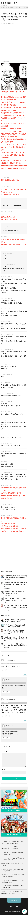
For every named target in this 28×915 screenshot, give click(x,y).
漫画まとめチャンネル (10, 3)
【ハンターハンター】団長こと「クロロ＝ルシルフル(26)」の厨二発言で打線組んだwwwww (15, 645)
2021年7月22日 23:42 (5, 702)
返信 (25, 674)
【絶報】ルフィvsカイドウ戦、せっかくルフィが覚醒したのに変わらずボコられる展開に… (15, 638)
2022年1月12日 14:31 (7, 683)
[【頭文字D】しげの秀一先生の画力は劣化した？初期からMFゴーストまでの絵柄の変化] (2, 584)
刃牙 (6, 602)
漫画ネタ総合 (11, 23)
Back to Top (14, 900)
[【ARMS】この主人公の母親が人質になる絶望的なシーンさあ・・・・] (2, 593)
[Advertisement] (14, 40)
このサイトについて (14, 906)
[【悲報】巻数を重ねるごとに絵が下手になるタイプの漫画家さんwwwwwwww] (2, 577)
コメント (4, 751)
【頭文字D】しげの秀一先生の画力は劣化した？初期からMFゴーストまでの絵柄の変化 (15, 584)
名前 (3, 769)
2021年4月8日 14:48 (5, 663)
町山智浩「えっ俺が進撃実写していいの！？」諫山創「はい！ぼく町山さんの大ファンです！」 (15, 631)
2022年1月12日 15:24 (7, 729)
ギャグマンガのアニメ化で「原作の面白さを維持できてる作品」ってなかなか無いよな (15, 607)
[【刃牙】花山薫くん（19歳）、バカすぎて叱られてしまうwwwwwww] (2, 600)
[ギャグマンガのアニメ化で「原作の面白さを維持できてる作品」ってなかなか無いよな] (2, 606)
